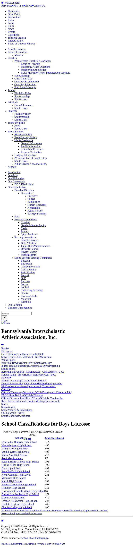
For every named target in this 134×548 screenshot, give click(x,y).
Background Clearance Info (57, 392)
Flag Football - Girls (20, 371)
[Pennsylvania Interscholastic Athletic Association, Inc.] (5, 323)
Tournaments (49, 386)
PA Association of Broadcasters (30, 158)
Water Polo (45, 357)
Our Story (13, 175)
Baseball (25, 260)
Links (11, 26)
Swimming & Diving (32, 290)
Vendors (12, 166)
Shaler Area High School (14, 455)
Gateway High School (13, 497)
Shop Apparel (8, 407)
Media (24, 228)
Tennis (24, 293)
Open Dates (14, 14)
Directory (42, 380)
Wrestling (26, 301)
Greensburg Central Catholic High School (23, 491)
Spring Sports (8, 368)
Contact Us (39, 5)
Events (11, 31)
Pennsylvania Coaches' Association (32, 61)
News (11, 28)
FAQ (4, 395)
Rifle (25, 365)
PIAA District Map (24, 184)
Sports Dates (20, 99)
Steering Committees (25, 237)
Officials (5, 389)
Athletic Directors (17, 49)
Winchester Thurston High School (19, 442)
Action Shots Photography (34, 538)
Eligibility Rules (22, 93)
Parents (11, 90)
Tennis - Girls (15, 357)
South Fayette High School (15, 451)
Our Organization (17, 187)
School (19, 438)
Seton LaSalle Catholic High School (20, 461)
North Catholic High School (16, 474)
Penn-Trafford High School (15, 471)
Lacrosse (25, 281)
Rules (11, 20)
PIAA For (18, 5)
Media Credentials (23, 140)
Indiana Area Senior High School (18, 484)
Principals (13, 102)
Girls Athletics (28, 243)
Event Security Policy (25, 137)
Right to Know (15, 40)
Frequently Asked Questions (35, 66)
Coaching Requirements (26, 81)
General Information (31, 143)
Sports (4, 348)
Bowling (16, 362)
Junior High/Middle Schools (35, 246)
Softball (25, 287)
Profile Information (31, 146)
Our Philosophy (16, 178)
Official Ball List (23, 78)
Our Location (15, 304)
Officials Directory (33, 395)
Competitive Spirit (30, 266)
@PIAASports (12, 2)
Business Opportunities (20, 307)
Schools (5, 377)
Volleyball (26, 299)
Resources (6, 5)
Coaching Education (24, 84)
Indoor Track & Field (12, 365)
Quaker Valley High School (15, 464)
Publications (14, 17)
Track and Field (29, 296)
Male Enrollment (54, 438)
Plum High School (11, 468)
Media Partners (15, 131)
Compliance (33, 201)
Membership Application (33, 69)
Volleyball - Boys (47, 374)
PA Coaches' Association (14, 386)
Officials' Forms (31, 398)
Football (25, 275)
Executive (32, 196)
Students (12, 111)
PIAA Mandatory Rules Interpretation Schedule (45, 72)
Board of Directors (17, 52)
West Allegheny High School (16, 445)
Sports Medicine (16, 122)
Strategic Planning (36, 213)
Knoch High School (11, 481)
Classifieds (13, 34)
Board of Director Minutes (21, 43)
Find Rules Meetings (25, 87)
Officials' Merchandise (51, 398)
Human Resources (36, 204)
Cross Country (28, 269)
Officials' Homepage (12, 392)
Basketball (26, 263)
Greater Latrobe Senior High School (20, 494)
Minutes (18, 55)
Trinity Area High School (14, 448)
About (28, 5)
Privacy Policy (43, 543)
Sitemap (30, 543)
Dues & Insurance (23, 105)
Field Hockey (28, 272)
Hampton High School (13, 487)
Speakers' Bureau (17, 37)
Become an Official (33, 392)
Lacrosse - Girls (39, 371)
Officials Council (30, 249)
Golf (23, 278)
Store (4, 404)
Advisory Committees (25, 219)
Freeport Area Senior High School (19, 500)
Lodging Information (25, 155)
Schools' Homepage (11, 380)
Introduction (14, 172)
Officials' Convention (12, 398)
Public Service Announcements (30, 164)
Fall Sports (6, 351)
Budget (31, 198)
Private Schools (29, 251)
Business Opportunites (13, 543)
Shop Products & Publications (16, 410)
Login (4, 320)
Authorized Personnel (32, 149)
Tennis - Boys (16, 374)
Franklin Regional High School (17, 504)
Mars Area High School (13, 478)
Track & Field (31, 374)
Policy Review (35, 210)
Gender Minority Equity (33, 225)
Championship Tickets (12, 412)
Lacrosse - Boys (55, 371)
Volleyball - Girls (31, 357)
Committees (27, 193)
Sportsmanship (22, 75)
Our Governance (16, 181)
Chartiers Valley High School (16, 507)
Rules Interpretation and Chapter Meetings (23, 401)
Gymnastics (46, 362)
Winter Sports (8, 360)
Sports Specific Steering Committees (33, 257)
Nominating (33, 207)
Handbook (13, 11)
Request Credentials (31, 152)
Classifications (29, 380)
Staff (16, 216)
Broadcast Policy (23, 134)
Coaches (12, 58)
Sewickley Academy (12, 458)
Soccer (24, 284)
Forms (11, 23)
